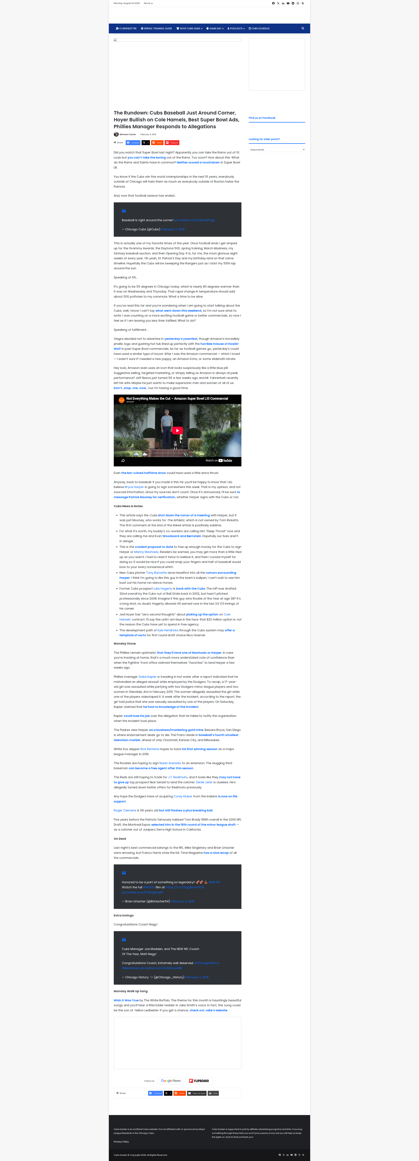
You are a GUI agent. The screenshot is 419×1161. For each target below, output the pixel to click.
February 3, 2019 (197, 977)
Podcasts (235, 28)
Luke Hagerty (163, 588)
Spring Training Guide (157, 28)
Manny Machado (146, 552)
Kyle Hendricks (168, 630)
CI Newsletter (128, 28)
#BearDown (130, 968)
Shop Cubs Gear (189, 28)
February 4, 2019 (173, 229)
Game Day (215, 28)
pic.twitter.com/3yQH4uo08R (161, 968)
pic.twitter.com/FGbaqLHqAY (143, 892)
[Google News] (171, 1080)
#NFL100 (214, 882)
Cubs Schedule (260, 28)
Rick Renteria (149, 749)
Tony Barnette (156, 573)
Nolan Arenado (170, 763)
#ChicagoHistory (206, 963)
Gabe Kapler (147, 677)
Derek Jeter (204, 782)
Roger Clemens (125, 810)
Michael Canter (128, 134)
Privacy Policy (121, 1141)
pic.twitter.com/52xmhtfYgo (194, 220)
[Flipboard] (199, 1081)
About (147, 3)
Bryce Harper (134, 487)
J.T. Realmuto (177, 777)
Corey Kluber (183, 796)
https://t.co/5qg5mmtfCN (185, 887)
